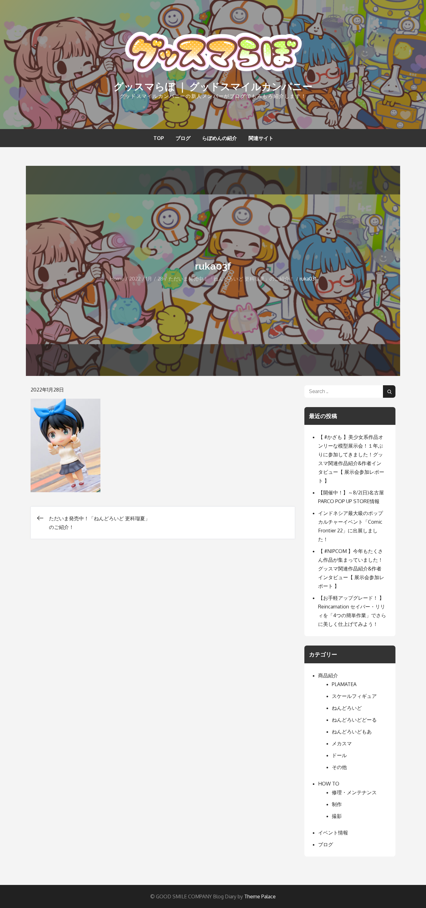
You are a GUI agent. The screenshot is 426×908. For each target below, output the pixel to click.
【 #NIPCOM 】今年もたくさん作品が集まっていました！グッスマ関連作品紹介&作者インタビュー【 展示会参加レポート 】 (351, 568)
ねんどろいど (347, 708)
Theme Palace (260, 896)
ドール (339, 755)
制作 (337, 804)
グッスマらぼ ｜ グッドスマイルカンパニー (213, 86)
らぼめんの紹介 (219, 138)
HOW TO (328, 784)
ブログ (183, 138)
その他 (339, 767)
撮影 (337, 816)
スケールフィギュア (354, 696)
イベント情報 (333, 832)
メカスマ (342, 743)
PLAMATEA (344, 684)
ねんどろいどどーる (354, 720)
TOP (158, 138)
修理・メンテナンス (354, 792)
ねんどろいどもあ (352, 731)
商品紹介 (328, 675)
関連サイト (261, 138)
